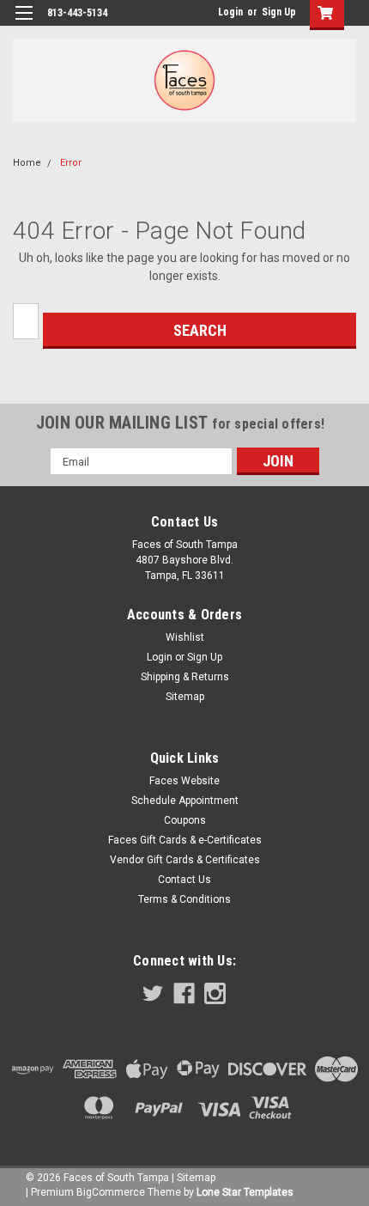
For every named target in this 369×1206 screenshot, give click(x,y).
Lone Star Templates (245, 1192)
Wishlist (185, 637)
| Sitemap (193, 1178)
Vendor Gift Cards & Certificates (185, 860)
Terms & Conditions (184, 899)
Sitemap (185, 697)
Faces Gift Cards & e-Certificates (185, 840)
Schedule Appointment (185, 801)
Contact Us (184, 880)
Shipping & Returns (185, 677)
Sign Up (279, 12)
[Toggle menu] (23, 23)
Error (71, 162)
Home (27, 162)
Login (230, 12)
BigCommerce (110, 1192)
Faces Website (184, 781)
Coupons (185, 820)
